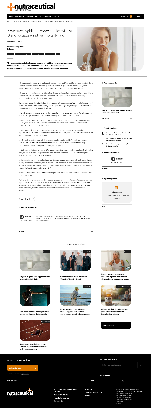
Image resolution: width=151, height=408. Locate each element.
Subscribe (125, 16)
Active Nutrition (50, 54)
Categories (19, 16)
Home (11, 16)
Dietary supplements (38, 54)
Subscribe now (108, 326)
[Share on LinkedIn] (27, 199)
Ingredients (10, 54)
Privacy (87, 396)
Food (58, 54)
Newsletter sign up (61, 398)
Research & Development (23, 54)
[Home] (8, 21)
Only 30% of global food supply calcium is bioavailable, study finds (119, 139)
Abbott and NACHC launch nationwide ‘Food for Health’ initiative (118, 134)
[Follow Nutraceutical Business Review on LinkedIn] (122, 381)
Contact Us (58, 401)
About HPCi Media (61, 395)
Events (30, 16)
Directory (38, 16)
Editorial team (50, 16)
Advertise (88, 389)
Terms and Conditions (93, 392)
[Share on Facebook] (33, 199)
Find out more (12, 380)
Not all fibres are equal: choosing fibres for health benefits (118, 145)
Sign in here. (25, 374)
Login (138, 16)
